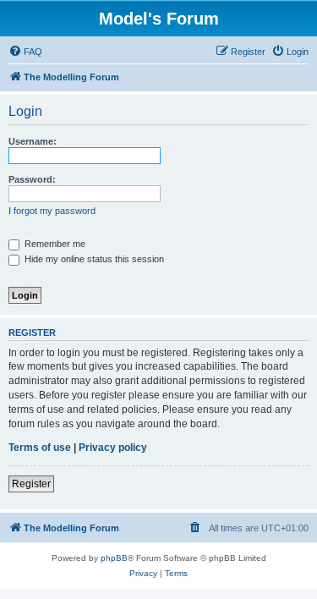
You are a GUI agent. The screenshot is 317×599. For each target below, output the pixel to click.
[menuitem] (25, 51)
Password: (32, 179)
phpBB (114, 558)
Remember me (53, 244)
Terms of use (39, 447)
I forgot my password (52, 211)
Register (31, 484)
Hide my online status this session (93, 259)
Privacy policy (113, 447)
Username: (32, 141)
